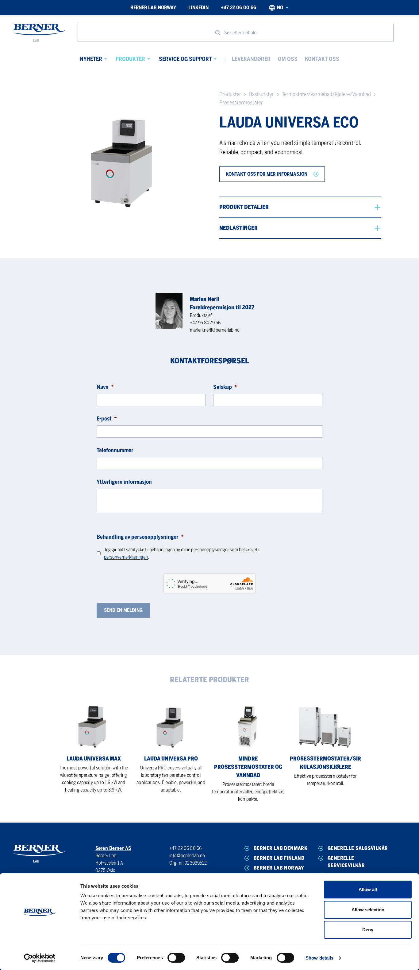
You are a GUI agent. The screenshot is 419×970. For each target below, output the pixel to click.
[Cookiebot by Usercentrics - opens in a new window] (40, 958)
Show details (319, 957)
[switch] (176, 958)
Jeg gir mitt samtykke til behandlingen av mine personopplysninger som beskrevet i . (181, 553)
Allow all (368, 889)
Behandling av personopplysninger (140, 537)
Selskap (225, 387)
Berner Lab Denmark (280, 848)
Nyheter (91, 59)
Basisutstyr (261, 94)
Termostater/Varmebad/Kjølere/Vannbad (326, 94)
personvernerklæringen (126, 557)
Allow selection (368, 909)
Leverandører (251, 59)
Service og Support (185, 59)
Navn (105, 387)
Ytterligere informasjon (124, 482)
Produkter (130, 59)
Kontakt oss (322, 59)
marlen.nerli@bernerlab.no (215, 330)
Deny (367, 929)
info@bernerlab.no (187, 856)
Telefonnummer (115, 450)
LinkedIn (198, 7)
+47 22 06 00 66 (238, 7)
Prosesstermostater (241, 102)
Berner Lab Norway (153, 7)
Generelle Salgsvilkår (358, 848)
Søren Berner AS (113, 848)
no (280, 7)
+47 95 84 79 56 (205, 323)
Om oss (288, 59)
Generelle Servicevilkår (346, 861)
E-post (107, 418)
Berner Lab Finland (279, 858)
